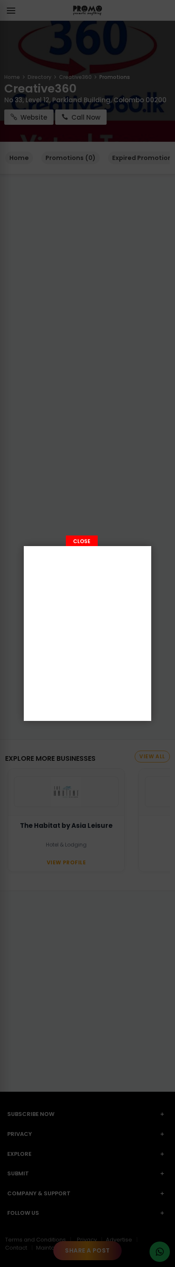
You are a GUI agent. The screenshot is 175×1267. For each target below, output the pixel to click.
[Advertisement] (87, 633)
